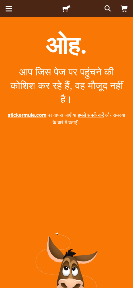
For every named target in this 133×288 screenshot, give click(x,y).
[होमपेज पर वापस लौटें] (66, 8)
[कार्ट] (124, 8)
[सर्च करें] (107, 8)
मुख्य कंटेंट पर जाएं (4, 4)
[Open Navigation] (8, 8)
